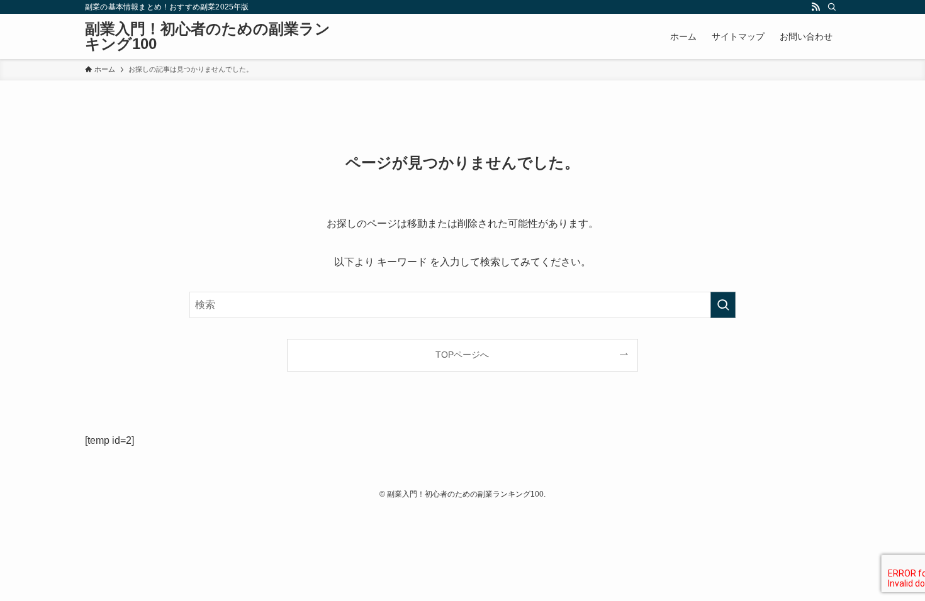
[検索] (832, 7)
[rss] (815, 7)
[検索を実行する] (723, 305)
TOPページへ (462, 355)
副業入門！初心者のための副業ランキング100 (207, 36)
